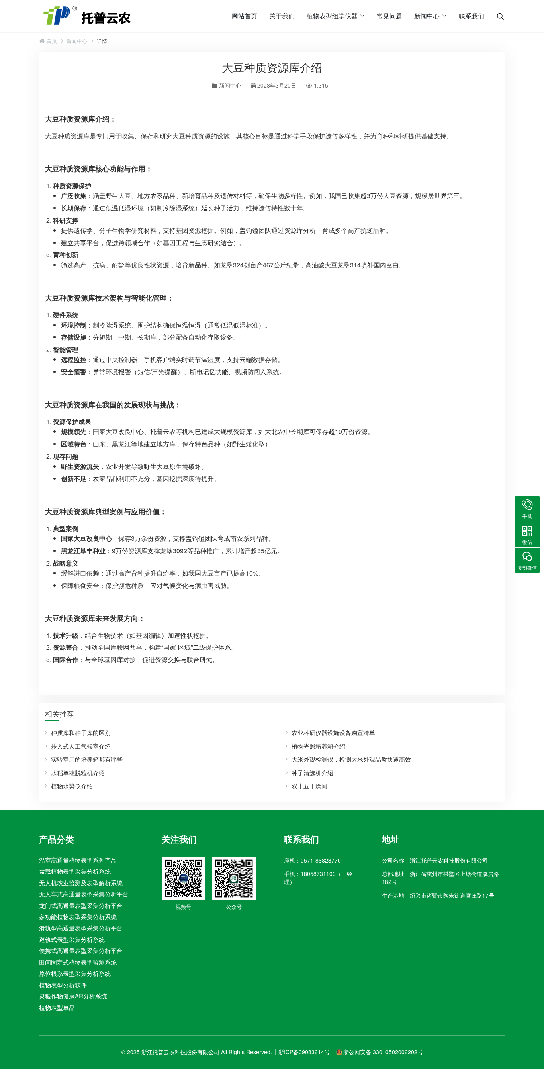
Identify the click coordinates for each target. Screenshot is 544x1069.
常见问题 (389, 15)
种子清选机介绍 (312, 772)
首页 (51, 41)
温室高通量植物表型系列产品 (78, 860)
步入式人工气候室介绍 (81, 746)
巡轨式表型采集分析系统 (72, 939)
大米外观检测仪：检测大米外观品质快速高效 (351, 759)
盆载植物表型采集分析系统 (75, 871)
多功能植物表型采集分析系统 (78, 916)
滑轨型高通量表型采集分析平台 (81, 928)
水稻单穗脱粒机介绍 (78, 772)
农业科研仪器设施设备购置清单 (333, 732)
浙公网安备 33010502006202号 (383, 1052)
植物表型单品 (57, 1007)
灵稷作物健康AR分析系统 (73, 996)
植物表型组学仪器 (332, 15)
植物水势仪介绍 (72, 786)
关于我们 (282, 15)
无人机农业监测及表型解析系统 (81, 882)
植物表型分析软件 (63, 985)
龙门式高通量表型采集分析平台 (81, 905)
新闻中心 (427, 15)
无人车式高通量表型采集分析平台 (84, 894)
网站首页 (244, 15)
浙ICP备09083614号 (304, 1052)
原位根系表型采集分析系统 (75, 973)
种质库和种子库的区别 (81, 732)
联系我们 (471, 15)
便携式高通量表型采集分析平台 (81, 950)
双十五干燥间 (309, 786)
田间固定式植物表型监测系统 (78, 962)
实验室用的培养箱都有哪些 (87, 759)
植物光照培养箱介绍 (318, 746)
